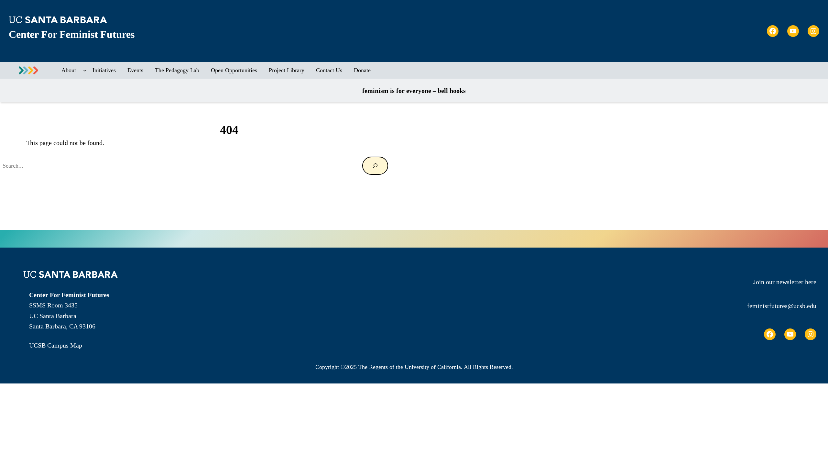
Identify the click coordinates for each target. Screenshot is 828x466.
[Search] (375, 166)
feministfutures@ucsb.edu (781, 305)
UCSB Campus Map (55, 345)
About (68, 70)
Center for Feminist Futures (71, 34)
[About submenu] (85, 70)
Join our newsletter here (784, 281)
